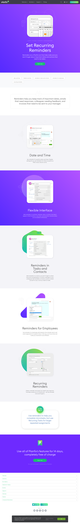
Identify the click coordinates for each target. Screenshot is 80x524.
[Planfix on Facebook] (37, 510)
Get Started (74, 2)
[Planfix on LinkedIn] (34, 510)
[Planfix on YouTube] (43, 510)
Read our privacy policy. (49, 519)
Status (53, 514)
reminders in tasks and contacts (42, 78)
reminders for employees (58, 78)
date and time (17, 78)
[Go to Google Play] (44, 504)
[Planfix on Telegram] (45, 510)
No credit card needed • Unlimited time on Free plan (40, 464)
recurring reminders (18, 82)
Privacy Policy (36, 514)
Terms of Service (28, 514)
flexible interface (27, 78)
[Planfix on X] (40, 510)
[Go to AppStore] (36, 504)
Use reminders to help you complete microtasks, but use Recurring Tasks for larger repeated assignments (40, 419)
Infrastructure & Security (45, 514)
